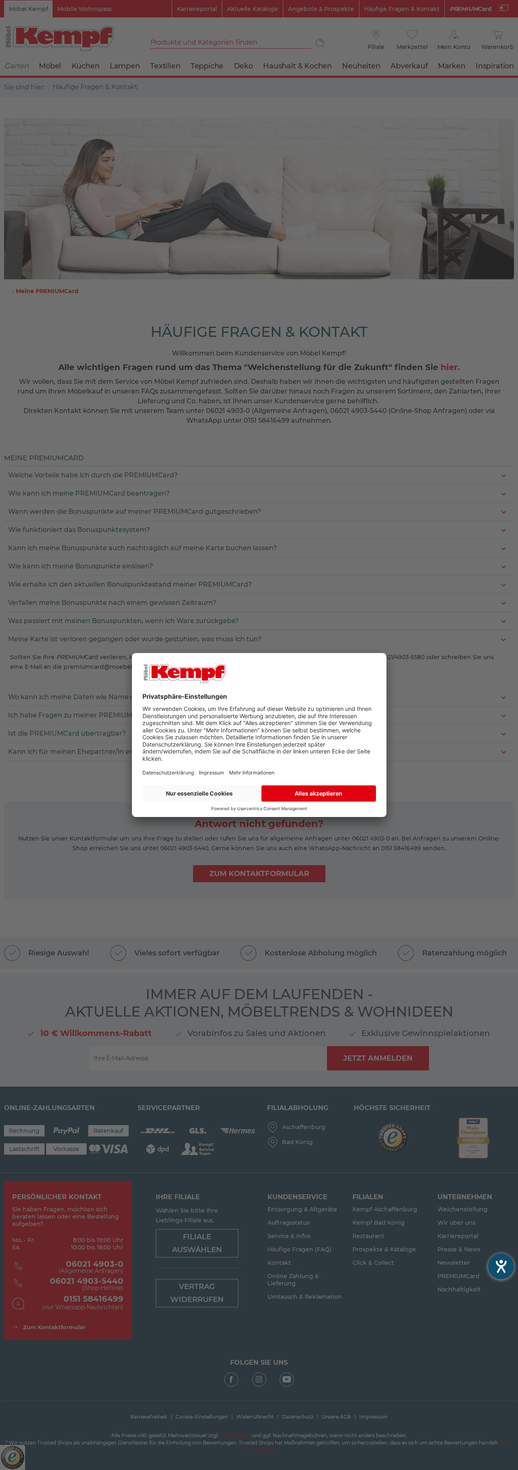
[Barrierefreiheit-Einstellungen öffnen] (501, 1266)
